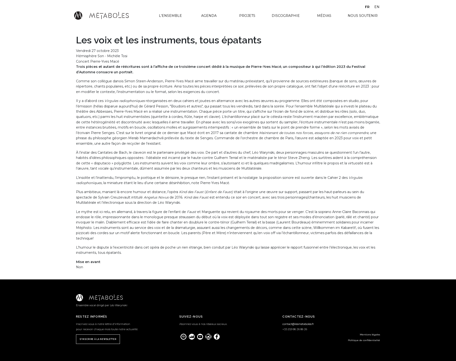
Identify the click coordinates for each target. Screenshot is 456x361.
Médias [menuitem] (324, 16)
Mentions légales (370, 334)
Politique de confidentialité (364, 340)
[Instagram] (208, 337)
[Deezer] (192, 337)
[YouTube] (200, 337)
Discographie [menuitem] (286, 16)
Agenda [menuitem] (209, 16)
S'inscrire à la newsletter (98, 339)
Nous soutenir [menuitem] (363, 16)
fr (367, 7)
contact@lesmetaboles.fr (298, 324)
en (377, 7)
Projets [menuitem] (247, 16)
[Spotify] (183, 337)
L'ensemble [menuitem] (170, 16)
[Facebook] (217, 337)
